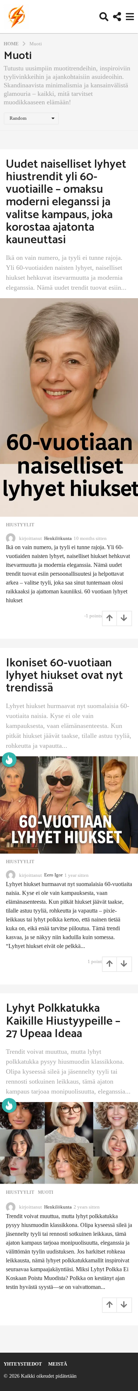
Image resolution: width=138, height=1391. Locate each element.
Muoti (45, 1192)
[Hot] (9, 759)
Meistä (57, 1364)
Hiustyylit (20, 525)
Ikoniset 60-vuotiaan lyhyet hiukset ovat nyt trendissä (64, 675)
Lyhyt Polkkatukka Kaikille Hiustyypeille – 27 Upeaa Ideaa (63, 1021)
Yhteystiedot (23, 1364)
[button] (104, 16)
